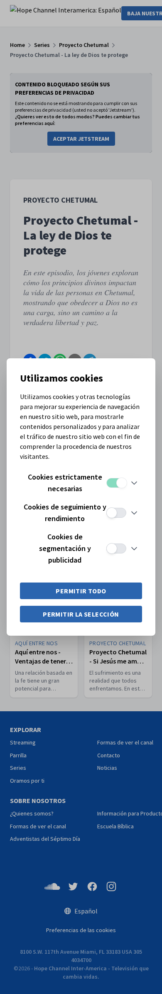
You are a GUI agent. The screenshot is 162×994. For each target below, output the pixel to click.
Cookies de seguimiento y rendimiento (65, 512)
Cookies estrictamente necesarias (65, 482)
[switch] (116, 483)
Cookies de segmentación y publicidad (65, 548)
